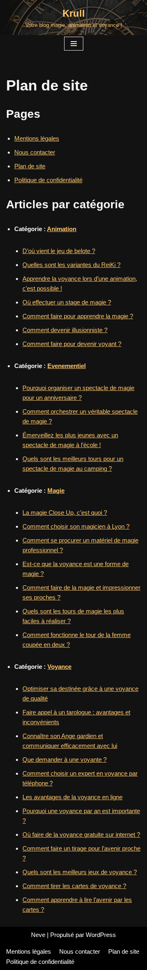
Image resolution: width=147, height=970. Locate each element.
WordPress (101, 934)
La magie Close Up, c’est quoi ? (64, 512)
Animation (61, 228)
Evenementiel (66, 365)
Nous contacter (34, 152)
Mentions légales (36, 138)
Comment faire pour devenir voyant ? (71, 343)
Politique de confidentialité (48, 179)
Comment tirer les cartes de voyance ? (74, 885)
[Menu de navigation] (73, 44)
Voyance (59, 666)
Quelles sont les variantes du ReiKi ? (71, 264)
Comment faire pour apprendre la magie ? (77, 316)
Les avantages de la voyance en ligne (72, 797)
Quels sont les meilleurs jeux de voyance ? (79, 872)
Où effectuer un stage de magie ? (66, 302)
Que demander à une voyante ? (64, 759)
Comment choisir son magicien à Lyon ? (75, 526)
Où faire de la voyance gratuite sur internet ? (81, 834)
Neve (38, 934)
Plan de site (29, 166)
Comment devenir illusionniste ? (64, 329)
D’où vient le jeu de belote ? (58, 250)
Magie (56, 490)
